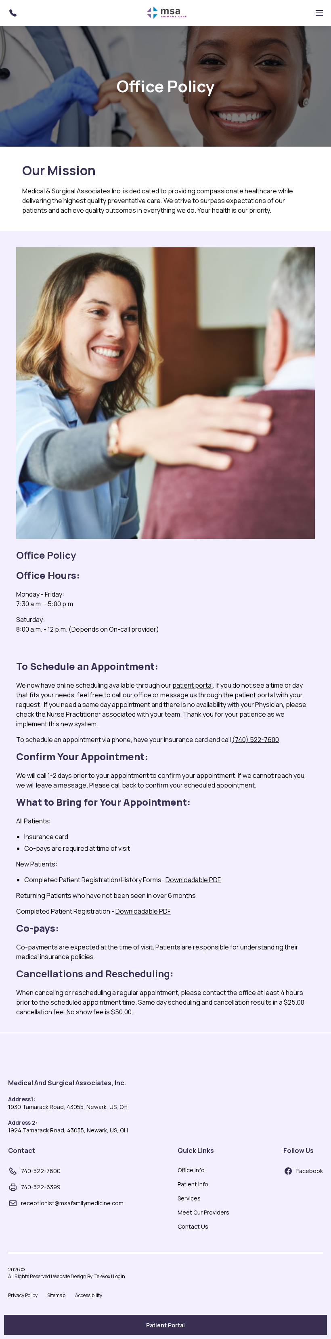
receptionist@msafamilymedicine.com (72, 1203)
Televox (102, 1276)
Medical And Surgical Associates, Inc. (67, 1082)
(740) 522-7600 (255, 739)
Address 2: (23, 1122)
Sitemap (56, 1295)
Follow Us (298, 1150)
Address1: (21, 1099)
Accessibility (88, 1295)
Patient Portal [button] (165, 1325)
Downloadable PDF (193, 879)
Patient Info (193, 1184)
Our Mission (59, 170)
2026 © (66, 1273)
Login (119, 1276)
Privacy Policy (23, 1295)
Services (189, 1198)
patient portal (192, 685)
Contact (21, 1150)
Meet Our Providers (203, 1212)
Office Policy (165, 86)
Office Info (191, 1170)
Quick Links (196, 1150)
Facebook (309, 1171)
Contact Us (193, 1226)
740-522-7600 (41, 1171)
